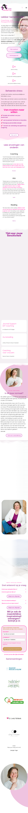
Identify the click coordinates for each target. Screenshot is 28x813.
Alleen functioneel (9, 810)
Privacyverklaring (14, 807)
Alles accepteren (21, 810)
